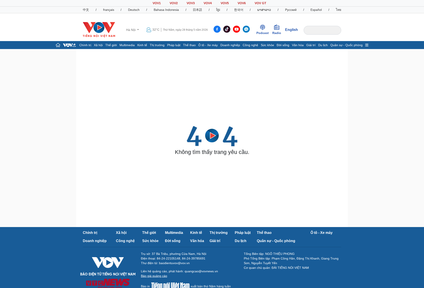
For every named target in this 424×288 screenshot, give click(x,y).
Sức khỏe (267, 45)
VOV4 (208, 3)
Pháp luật (173, 45)
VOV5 (225, 3)
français (108, 9)
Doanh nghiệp (230, 45)
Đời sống (283, 45)
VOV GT (260, 3)
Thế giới (111, 45)
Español (316, 9)
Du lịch (323, 45)
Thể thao (189, 45)
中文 (86, 9)
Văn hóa (298, 45)
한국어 (238, 9)
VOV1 (157, 3)
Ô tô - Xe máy (208, 45)
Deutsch (134, 9)
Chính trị (85, 45)
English (291, 30)
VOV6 (242, 3)
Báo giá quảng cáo (154, 276)
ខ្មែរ (218, 9)
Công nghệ (250, 45)
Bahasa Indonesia (166, 9)
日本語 (197, 9)
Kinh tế (142, 45)
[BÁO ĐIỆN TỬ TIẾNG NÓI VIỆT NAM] (99, 29)
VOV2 (174, 3)
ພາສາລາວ (264, 9)
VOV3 (191, 3)
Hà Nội (131, 30)
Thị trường (157, 45)
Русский (291, 9)
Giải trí (311, 45)
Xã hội (98, 45)
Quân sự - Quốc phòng (346, 45)
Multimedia (127, 45)
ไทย (338, 9)
